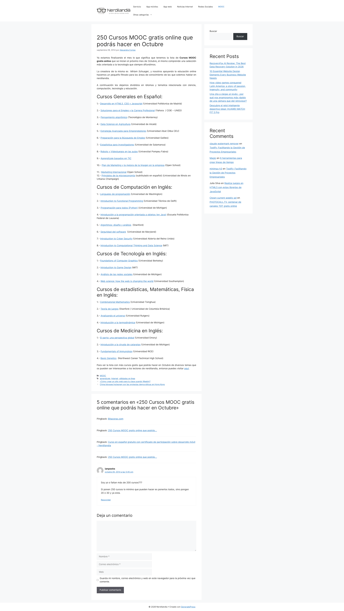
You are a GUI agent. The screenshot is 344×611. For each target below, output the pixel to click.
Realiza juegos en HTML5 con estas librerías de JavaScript (226, 187)
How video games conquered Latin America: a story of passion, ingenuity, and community (228, 86)
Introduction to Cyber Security (116, 238)
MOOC (221, 6)
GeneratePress (188, 606)
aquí (186, 368)
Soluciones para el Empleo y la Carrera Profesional (128, 110)
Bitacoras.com (115, 418)
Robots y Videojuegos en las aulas (119, 151)
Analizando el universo (113, 315)
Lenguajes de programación (115, 194)
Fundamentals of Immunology (116, 351)
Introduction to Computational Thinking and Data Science (131, 245)
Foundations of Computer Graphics (119, 260)
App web (167, 6)
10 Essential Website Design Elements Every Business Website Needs (228, 74)
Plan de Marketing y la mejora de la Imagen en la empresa (133, 165)
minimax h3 (216, 168)
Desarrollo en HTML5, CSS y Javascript (121, 103)
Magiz (213, 158)
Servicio (137, 6)
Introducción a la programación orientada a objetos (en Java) (133, 214)
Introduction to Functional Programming (122, 201)
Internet (114, 378)
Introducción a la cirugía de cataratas (121, 344)
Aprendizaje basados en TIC (116, 158)
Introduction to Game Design (116, 267)
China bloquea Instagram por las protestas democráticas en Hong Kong (132, 384)
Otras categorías (141, 14)
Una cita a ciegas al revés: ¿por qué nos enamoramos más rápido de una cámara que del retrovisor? (228, 97)
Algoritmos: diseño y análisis (116, 225)
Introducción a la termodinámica (118, 322)
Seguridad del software (113, 231)
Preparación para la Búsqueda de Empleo (123, 138)
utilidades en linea (127, 378)
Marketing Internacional (113, 172)
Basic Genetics (109, 358)
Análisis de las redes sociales (116, 274)
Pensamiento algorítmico (114, 117)
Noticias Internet (185, 6)
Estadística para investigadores (117, 144)
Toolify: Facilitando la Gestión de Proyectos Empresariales (228, 172)
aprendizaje (105, 378)
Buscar (213, 31)
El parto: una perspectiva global (117, 337)
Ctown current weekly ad (223, 198)
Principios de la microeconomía (118, 175)
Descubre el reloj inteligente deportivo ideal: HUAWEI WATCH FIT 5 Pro (227, 109)
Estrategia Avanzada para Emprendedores (123, 131)
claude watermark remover (224, 143)
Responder (106, 500)
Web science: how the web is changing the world (127, 281)
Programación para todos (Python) (119, 207)
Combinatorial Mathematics (115, 302)
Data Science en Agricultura (115, 124)
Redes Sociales (205, 6)
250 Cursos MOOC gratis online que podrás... (132, 430)
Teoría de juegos (110, 309)
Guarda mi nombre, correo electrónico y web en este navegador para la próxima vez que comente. (147, 580)
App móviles (152, 6)
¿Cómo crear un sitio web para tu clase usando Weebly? (125, 381)
